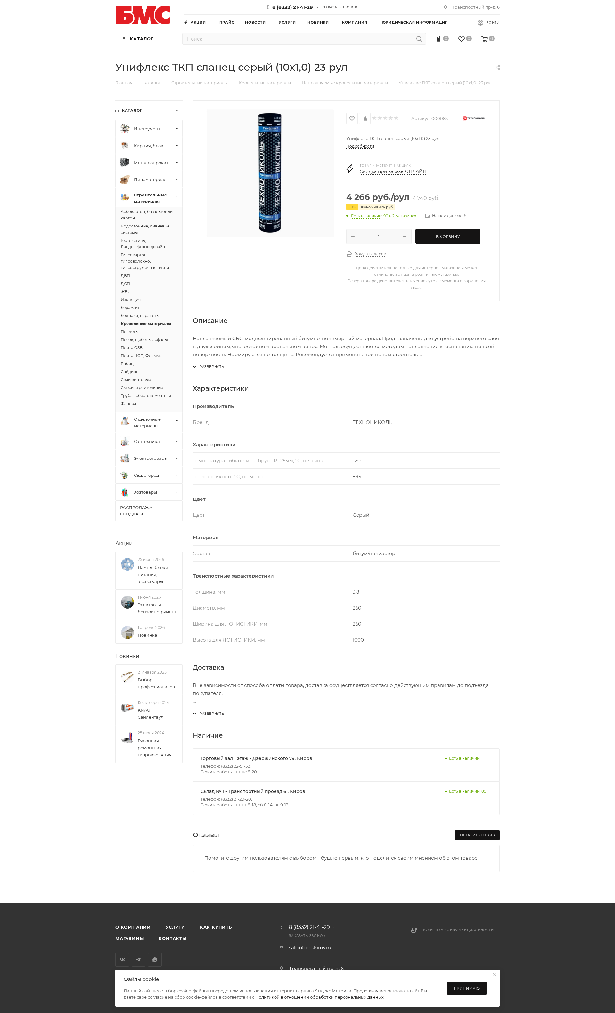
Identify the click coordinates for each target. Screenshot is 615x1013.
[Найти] (419, 39)
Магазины (129, 938)
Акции (124, 543)
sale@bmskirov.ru (310, 948)
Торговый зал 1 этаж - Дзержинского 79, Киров (256, 758)
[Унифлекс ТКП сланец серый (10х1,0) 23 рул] (270, 173)
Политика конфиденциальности (458, 930)
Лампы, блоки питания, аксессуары (153, 574)
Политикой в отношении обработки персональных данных (319, 997)
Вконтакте (122, 960)
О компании (133, 926)
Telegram (138, 960)
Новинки (127, 656)
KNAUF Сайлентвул (150, 713)
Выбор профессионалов (156, 683)
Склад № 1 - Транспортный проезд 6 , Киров (253, 791)
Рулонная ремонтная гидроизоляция (155, 747)
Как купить (216, 926)
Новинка (147, 635)
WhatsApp (155, 960)
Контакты (172, 938)
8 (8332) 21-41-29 (292, 7)
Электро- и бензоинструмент (157, 608)
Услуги (175, 926)
